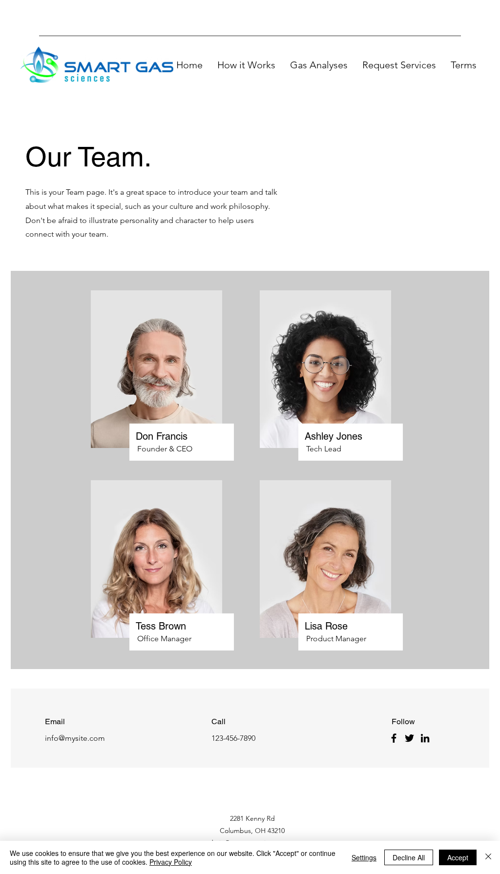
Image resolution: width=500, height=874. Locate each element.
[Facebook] (394, 738)
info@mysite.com (75, 738)
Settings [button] (364, 857)
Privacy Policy (170, 862)
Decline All (409, 857)
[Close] (488, 857)
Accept (457, 857)
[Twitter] (409, 738)
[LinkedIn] (425, 738)
